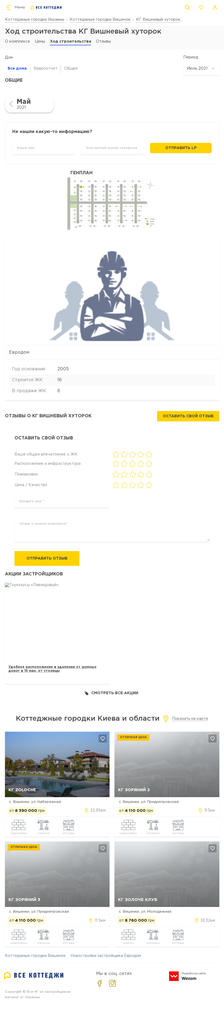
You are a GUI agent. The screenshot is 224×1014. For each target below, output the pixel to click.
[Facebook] (99, 983)
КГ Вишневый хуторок (158, 19)
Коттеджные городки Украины (34, 19)
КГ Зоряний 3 (24, 899)
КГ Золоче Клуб (137, 899)
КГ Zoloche (22, 790)
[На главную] (46, 7)
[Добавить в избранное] (103, 738)
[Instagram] (112, 983)
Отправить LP (181, 148)
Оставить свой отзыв (188, 416)
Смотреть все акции (114, 693)
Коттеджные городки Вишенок (100, 19)
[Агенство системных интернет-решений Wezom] (187, 976)
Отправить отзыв (46, 558)
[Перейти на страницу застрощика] (112, 291)
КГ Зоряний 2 (134, 790)
